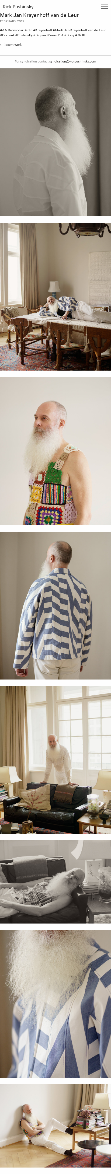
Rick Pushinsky (18, 7)
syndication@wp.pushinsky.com (72, 61)
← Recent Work (11, 44)
